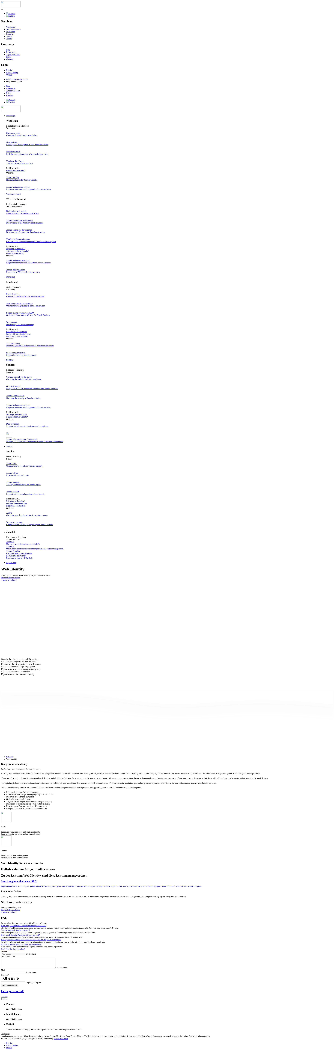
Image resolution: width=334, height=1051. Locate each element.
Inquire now (11, 562)
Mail (3, 970)
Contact (9, 59)
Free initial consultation (10, 578)
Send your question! (9, 985)
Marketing (10, 32)
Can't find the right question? (13, 949)
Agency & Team (13, 54)
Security (9, 34)
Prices (8, 57)
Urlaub (9, 75)
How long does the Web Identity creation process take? (23, 925)
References (10, 52)
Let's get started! (12, 991)
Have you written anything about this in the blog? (21, 944)
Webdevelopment (13, 29)
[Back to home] (11, 111)
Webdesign (10, 27)
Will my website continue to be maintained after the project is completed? (31, 940)
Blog (8, 50)
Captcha (5, 975)
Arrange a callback (9, 580)
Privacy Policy (12, 72)
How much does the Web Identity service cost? (20, 935)
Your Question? (8, 956)
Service (9, 36)
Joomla (9, 39)
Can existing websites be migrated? (15, 930)
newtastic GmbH (61, 1038)
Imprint (9, 70)
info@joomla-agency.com (17, 79)
